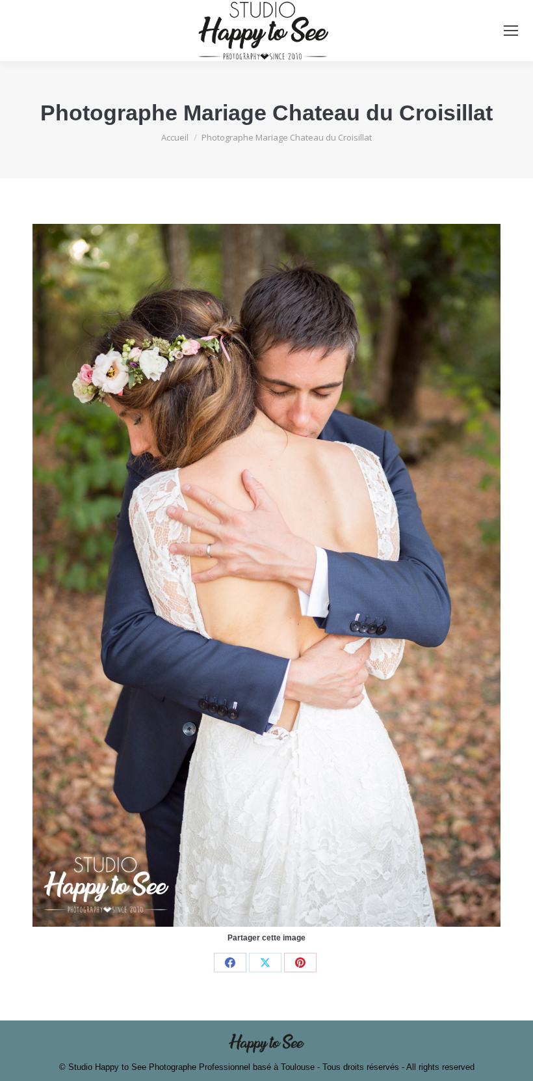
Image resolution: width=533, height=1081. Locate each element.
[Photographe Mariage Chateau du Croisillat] (266, 575)
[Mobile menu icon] (511, 30)
